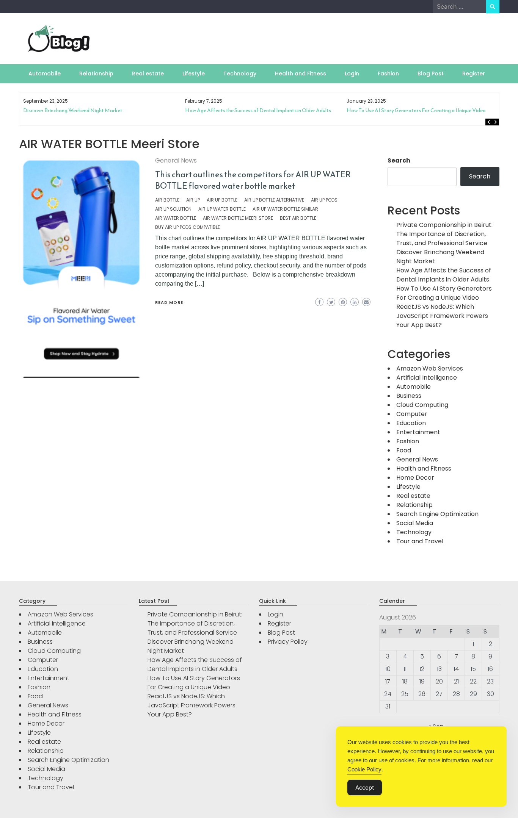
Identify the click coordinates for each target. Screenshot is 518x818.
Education (411, 423)
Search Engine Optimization (437, 514)
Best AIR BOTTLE (298, 218)
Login (352, 73)
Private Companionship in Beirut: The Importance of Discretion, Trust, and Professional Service (444, 234)
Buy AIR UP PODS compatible (187, 227)
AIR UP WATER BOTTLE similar (285, 209)
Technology (239, 73)
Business (408, 395)
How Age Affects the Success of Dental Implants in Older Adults (115, 110)
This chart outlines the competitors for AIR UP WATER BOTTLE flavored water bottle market (253, 180)
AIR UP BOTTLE (222, 200)
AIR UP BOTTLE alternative (274, 200)
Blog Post (431, 73)
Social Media (414, 523)
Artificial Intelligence (426, 377)
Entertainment (418, 432)
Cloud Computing (422, 404)
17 (387, 681)
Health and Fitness (300, 73)
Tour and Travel (419, 541)
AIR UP (193, 200)
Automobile (44, 73)
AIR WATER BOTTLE (175, 218)
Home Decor (415, 477)
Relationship (96, 73)
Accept (364, 787)
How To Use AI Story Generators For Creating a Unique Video (272, 110)
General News (176, 160)
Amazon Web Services (429, 368)
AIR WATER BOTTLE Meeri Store (238, 218)
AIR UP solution (173, 209)
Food (403, 450)
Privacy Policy (288, 641)
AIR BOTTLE (167, 200)
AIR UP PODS (324, 200)
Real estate (148, 73)
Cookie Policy (364, 769)
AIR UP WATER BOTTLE (222, 209)
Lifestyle (193, 73)
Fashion (388, 73)
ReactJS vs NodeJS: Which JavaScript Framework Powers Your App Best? (442, 315)
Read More (169, 302)
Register (473, 73)
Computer (411, 414)
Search (399, 160)
